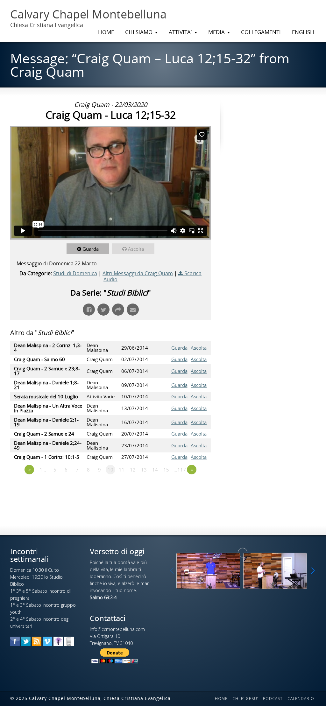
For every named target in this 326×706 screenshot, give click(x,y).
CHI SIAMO (138, 32)
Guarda (90, 249)
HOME (106, 32)
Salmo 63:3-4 (103, 597)
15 (166, 469)
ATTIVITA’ (180, 32)
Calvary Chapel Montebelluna (88, 14)
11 (121, 469)
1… (42, 469)
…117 (180, 469)
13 (144, 469)
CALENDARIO (300, 698)
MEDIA (216, 32)
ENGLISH (303, 32)
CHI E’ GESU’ (245, 698)
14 (155, 469)
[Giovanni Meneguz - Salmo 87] (208, 571)
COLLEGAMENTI (261, 32)
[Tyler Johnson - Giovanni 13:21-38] (275, 571)
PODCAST (273, 698)
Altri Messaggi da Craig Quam (138, 273)
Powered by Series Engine (187, 487)
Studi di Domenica (75, 273)
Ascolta (136, 249)
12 (133, 469)
